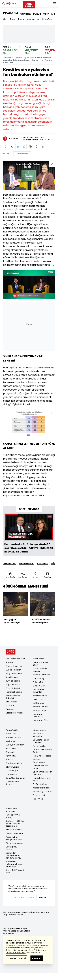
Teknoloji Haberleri (14, 692)
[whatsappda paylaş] (24, 146)
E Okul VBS (38, 682)
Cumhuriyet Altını (14, 763)
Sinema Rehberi (40, 706)
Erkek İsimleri (39, 795)
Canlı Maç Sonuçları (15, 778)
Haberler (7, 57)
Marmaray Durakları (42, 791)
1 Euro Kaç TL (11, 774)
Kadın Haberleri (13, 688)
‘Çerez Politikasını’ (36, 950)
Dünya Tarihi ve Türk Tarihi (42, 750)
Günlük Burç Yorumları (39, 690)
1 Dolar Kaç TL (12, 770)
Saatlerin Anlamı (13, 737)
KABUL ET (37, 958)
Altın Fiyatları (11, 701)
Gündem (25, 13)
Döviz (12, 19)
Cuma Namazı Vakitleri (40, 669)
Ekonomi (10, 13)
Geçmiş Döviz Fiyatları (12, 848)
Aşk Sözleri (10, 741)
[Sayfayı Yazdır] (36, 146)
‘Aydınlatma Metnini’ (16, 952)
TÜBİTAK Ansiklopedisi (39, 760)
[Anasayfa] (10, 652)
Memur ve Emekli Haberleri (13, 696)
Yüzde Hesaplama (14, 843)
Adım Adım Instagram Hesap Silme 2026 (14, 864)
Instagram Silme (41, 720)
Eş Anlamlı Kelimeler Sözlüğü (42, 773)
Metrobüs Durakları (42, 787)
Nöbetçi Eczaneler (41, 674)
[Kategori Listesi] (54, 3)
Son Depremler (40, 695)
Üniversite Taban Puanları (41, 741)
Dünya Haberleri (13, 681)
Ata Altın (9, 759)
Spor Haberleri (12, 677)
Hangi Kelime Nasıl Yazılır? (42, 779)
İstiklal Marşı (39, 678)
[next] (53, 609)
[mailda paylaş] (30, 146)
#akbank (42, 563)
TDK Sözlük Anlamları (38, 734)
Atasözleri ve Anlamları (11, 809)
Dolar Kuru (10, 705)
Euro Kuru (10, 709)
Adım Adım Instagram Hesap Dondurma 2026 (14, 855)
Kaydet (43, 897)
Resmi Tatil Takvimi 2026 (15, 871)
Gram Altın (11, 748)
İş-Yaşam (29, 57)
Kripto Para (47, 19)
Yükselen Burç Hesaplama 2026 (14, 838)
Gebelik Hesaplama (15, 833)
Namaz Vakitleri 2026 (40, 663)
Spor (46, 13)
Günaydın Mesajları (15, 744)
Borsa (21, 19)
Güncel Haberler (13, 669)
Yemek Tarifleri (12, 730)
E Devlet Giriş (39, 685)
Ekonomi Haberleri (14, 666)
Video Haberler (40, 730)
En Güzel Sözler (40, 784)
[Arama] (3, 3)
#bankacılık (26, 563)
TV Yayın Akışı (39, 710)
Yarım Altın (11, 756)
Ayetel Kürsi (11, 733)
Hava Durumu (39, 699)
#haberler (9, 563)
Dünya (37, 13)
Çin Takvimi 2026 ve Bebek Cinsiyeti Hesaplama (15, 823)
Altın (5, 19)
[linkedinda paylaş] (17, 146)
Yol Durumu (38, 703)
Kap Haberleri (33, 19)
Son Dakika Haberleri (15, 658)
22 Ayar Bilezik (12, 767)
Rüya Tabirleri (39, 746)
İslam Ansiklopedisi (42, 756)
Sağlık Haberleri (13, 684)
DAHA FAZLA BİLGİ (17, 958)
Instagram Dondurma (38, 715)
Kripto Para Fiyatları (15, 713)
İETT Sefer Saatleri (14, 829)
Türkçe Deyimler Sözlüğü (13, 816)
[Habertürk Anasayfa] (29, 4)
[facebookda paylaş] (5, 146)
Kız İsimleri (38, 799)
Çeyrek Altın (11, 752)
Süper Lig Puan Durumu (12, 782)
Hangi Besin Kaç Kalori (41, 766)
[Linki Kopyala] (42, 146)
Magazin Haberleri (14, 673)
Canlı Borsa (38, 658)
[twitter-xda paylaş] (11, 146)
